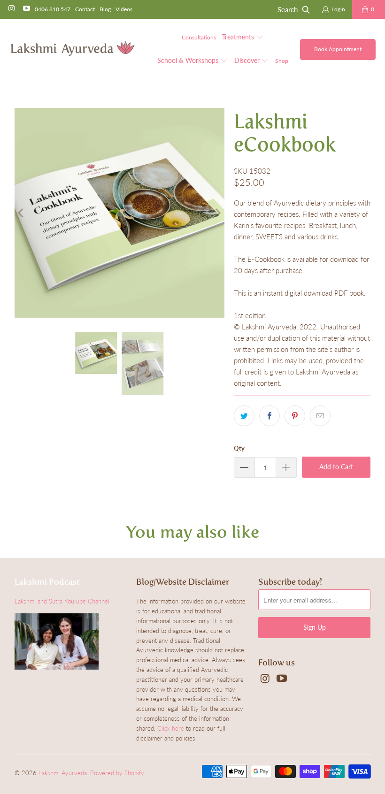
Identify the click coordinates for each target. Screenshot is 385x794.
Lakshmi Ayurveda (62, 773)
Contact (85, 9)
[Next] (217, 213)
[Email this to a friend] (320, 415)
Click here (170, 728)
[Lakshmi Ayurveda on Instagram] (11, 9)
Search (287, 9)
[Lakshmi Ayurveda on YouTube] (26, 9)
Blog (105, 9)
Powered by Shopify (117, 773)
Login (338, 9)
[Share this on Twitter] (244, 415)
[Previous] (21, 213)
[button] (242, 37)
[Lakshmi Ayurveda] (72, 49)
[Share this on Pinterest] (295, 415)
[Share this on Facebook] (269, 415)
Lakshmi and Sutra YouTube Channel (62, 601)
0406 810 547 (52, 9)
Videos (124, 9)
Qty (239, 448)
